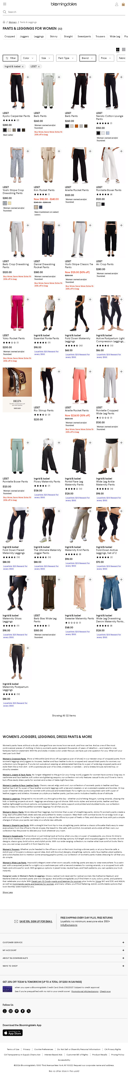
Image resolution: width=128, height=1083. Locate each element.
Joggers (24, 36)
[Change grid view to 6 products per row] (123, 49)
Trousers (100, 36)
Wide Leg (115, 36)
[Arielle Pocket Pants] (79, 165)
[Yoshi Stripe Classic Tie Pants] (79, 239)
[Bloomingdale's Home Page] (64, 4)
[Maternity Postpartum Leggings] (17, 662)
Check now (105, 991)
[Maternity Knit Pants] (79, 525)
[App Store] (13, 1032)
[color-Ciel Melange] (107, 133)
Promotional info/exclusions (85, 991)
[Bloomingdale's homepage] (5, 22)
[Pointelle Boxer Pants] (110, 165)
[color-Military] (23, 130)
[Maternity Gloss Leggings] (17, 594)
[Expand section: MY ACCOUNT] (64, 950)
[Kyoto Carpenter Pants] (17, 91)
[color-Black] (4, 130)
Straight (68, 36)
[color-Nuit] (18, 130)
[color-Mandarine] (76, 126)
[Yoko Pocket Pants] (17, 313)
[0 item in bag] (123, 4)
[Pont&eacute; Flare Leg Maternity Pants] (79, 457)
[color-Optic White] (81, 126)
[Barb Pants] (48, 91)
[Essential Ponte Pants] (48, 313)
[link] (17, 123)
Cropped (9, 36)
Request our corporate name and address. (94, 1065)
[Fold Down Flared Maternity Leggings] (17, 525)
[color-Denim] (40, 207)
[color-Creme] (72, 126)
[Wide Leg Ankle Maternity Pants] (110, 457)
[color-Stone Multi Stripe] (4, 203)
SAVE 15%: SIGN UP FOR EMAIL (36, 921)
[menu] (5, 4)
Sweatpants (84, 36)
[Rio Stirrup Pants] (48, 386)
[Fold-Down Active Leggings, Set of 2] (110, 525)
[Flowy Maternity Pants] (48, 457)
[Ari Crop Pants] (110, 239)
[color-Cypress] (14, 130)
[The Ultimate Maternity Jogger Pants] (48, 525)
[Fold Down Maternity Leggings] (79, 313)
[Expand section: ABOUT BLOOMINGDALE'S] (64, 958)
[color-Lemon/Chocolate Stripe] (9, 203)
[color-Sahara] (36, 207)
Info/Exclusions (68, 925)
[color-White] (103, 133)
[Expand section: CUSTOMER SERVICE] (64, 942)
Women (13, 22)
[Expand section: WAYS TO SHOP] (64, 966)
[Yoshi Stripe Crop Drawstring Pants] (17, 165)
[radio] (5, 130)
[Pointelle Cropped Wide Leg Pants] (110, 386)
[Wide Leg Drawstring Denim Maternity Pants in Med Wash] (110, 594)
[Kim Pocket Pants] (48, 165)
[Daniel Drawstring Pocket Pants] (48, 239)
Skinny (53, 36)
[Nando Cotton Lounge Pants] (110, 91)
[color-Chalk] (9, 130)
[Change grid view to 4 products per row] (117, 50)
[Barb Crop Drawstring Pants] (17, 239)
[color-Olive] (86, 126)
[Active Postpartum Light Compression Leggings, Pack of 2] (110, 313)
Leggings (39, 36)
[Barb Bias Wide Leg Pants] (48, 594)
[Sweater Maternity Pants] (79, 594)
